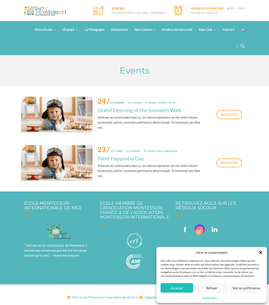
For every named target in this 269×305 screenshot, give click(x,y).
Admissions (119, 29)
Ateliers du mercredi (177, 29)
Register (229, 114)
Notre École (43, 29)
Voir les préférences (246, 288)
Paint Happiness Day (121, 158)
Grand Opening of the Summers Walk (139, 110)
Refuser (211, 288)
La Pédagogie (94, 29)
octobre (110, 151)
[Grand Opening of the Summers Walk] (56, 114)
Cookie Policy (209, 297)
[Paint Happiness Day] (56, 162)
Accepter (177, 288)
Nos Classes (143, 29)
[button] (260, 252)
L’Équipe (68, 29)
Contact (229, 29)
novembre (111, 102)
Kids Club (205, 29)
